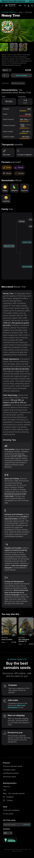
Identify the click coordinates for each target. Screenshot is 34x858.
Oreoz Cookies (7, 639)
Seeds (21, 12)
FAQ (4, 790)
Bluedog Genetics (18, 83)
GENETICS (12, 6)
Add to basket (21, 75)
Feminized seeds (9, 777)
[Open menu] (2, 5)
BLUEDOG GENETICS (9, 12)
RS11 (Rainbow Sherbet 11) (24, 640)
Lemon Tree (27, 242)
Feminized (28, 12)
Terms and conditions (11, 810)
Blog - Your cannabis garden (14, 793)
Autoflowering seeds (11, 773)
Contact (10, 800)
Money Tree (9, 246)
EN (20, 5)
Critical (21, 221)
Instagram (10, 797)
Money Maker (27, 267)
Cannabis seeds (9, 770)
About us (6, 786)
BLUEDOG (12, 5)
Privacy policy (8, 814)
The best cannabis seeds (12, 766)
